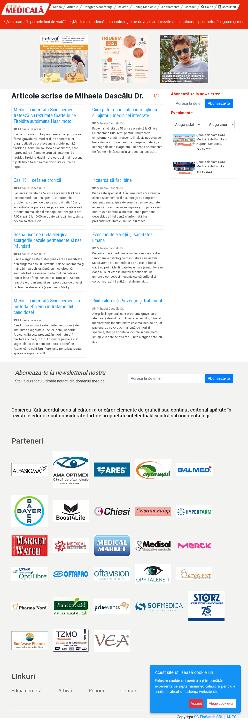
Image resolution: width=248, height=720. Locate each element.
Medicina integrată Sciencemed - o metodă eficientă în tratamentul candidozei (47, 306)
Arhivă (65, 691)
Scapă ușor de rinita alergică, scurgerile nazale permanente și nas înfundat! (48, 240)
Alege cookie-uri (221, 703)
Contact (190, 7)
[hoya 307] (184, 59)
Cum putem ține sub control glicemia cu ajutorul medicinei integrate (127, 112)
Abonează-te (219, 103)
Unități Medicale (145, 7)
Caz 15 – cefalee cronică (37, 180)
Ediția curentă (26, 691)
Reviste (123, 7)
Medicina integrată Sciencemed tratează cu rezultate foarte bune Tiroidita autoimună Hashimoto (45, 115)
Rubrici (96, 691)
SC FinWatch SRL (208, 717)
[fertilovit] (64, 59)
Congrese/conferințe (98, 7)
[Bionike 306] (124, 59)
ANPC (231, 717)
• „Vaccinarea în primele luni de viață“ (35, 21)
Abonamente (170, 7)
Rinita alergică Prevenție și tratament (127, 301)
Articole (72, 7)
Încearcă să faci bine (112, 180)
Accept (196, 703)
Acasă (57, 7)
